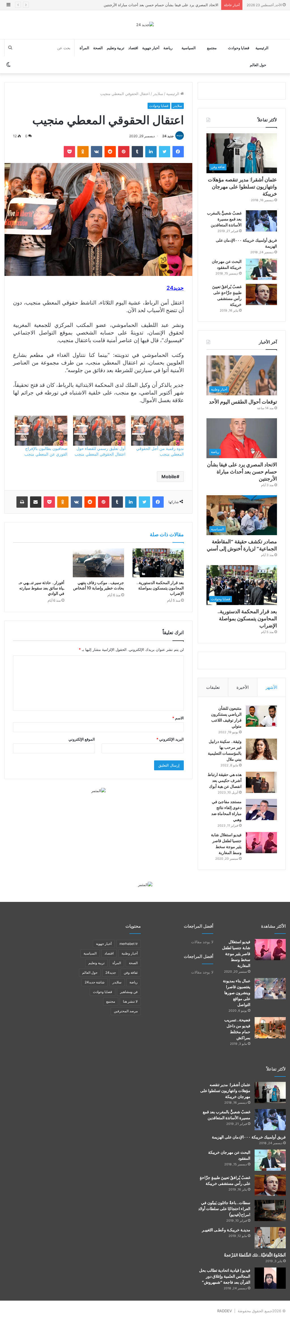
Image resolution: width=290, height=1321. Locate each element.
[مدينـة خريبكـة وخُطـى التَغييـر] (270, 1237)
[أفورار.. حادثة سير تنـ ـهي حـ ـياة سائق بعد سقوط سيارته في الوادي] (38, 562)
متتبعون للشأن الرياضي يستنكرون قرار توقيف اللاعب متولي (226, 717)
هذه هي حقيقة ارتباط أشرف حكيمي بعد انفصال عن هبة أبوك (225, 780)
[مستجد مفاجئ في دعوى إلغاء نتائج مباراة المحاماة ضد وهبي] (261, 809)
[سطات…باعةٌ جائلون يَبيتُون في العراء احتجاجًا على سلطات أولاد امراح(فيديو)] (270, 1210)
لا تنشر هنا (130, 1001)
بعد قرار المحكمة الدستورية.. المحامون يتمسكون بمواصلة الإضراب (160, 588)
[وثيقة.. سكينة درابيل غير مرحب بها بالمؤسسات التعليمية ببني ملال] (261, 749)
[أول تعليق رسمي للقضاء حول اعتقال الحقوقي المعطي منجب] (99, 431)
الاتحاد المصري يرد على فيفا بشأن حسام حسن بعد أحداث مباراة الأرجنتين (161, 5)
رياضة (167, 48)
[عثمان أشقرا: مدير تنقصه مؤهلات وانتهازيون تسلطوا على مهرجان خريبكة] (270, 1092)
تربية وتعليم (115, 48)
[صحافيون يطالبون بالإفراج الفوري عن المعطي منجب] (41, 431)
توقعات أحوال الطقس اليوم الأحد (243, 401)
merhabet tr (129, 944)
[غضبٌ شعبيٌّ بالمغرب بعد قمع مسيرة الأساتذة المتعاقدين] (261, 220)
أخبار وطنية (129, 953)
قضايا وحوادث (238, 48)
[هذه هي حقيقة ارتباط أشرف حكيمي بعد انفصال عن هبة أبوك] (261, 782)
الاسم (178, 718)
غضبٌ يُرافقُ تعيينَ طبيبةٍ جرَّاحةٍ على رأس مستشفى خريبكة (227, 295)
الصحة (98, 48)
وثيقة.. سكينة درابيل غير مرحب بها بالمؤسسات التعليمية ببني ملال (225, 750)
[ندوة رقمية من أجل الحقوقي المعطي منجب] (157, 431)
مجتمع (212, 48)
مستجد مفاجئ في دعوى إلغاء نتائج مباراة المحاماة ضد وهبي (226, 810)
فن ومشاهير (129, 992)
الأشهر (271, 687)
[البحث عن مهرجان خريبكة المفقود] (261, 269)
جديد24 (110, 972)
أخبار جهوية (150, 48)
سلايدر (158, 93)
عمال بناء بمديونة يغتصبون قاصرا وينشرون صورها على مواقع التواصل (236, 992)
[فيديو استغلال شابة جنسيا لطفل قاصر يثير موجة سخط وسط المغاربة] (261, 842)
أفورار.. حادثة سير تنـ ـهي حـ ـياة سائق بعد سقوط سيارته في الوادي (41, 588)
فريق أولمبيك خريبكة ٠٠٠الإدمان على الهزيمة (249, 1137)
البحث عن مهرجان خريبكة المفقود (227, 264)
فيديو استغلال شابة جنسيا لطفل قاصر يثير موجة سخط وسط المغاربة (226, 843)
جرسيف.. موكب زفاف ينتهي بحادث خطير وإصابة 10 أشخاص (98, 585)
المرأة (84, 48)
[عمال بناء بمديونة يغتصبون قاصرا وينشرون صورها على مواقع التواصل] (270, 988)
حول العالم (258, 65)
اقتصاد (133, 48)
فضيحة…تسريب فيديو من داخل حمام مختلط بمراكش (237, 1029)
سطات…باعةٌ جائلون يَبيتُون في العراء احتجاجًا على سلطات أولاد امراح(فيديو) (224, 1208)
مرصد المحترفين (126, 1011)
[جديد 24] (145, 25)
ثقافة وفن (131, 972)
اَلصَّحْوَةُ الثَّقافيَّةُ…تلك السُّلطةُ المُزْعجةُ (255, 1255)
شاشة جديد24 (95, 982)
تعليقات (213, 687)
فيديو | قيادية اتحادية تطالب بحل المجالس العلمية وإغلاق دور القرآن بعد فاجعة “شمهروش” (224, 1276)
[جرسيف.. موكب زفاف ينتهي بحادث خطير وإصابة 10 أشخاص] (98, 562)
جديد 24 (168, 136)
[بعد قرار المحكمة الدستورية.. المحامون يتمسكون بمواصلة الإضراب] (158, 562)
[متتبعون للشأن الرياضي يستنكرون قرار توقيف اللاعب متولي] (261, 716)
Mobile (168, 476)
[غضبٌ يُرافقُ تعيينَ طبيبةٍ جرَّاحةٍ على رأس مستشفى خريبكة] (261, 294)
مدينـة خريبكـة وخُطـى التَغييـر (226, 1230)
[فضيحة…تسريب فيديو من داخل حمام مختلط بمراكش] (270, 1027)
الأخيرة (242, 687)
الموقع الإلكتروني (82, 739)
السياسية (189, 48)
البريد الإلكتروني (170, 739)
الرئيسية (261, 48)
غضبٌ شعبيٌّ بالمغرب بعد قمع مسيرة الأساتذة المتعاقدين (224, 219)
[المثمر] (98, 790)
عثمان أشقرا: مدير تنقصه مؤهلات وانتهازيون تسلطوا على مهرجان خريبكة (242, 186)
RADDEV (224, 1311)
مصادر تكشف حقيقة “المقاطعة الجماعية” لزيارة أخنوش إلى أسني (242, 545)
